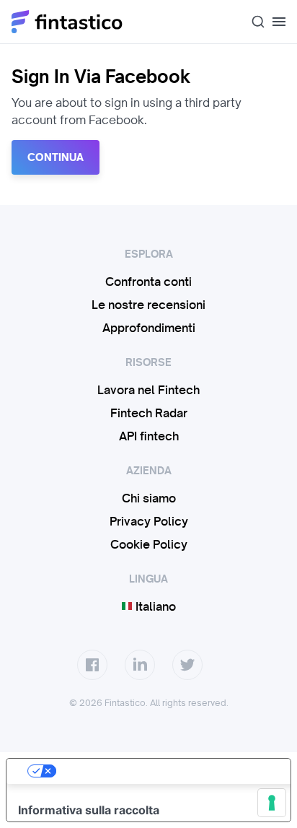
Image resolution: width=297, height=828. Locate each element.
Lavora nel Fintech (148, 390)
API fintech (149, 436)
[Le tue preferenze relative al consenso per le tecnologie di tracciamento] (271, 802)
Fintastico (67, 21)
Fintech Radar (148, 413)
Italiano (154, 606)
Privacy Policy (149, 521)
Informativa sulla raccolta (88, 810)
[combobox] (252, 21)
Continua (55, 157)
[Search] (252, 21)
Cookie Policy (148, 544)
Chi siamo (149, 498)
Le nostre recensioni (148, 304)
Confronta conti (148, 281)
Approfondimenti (148, 328)
